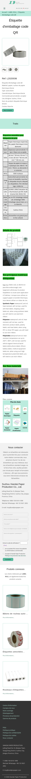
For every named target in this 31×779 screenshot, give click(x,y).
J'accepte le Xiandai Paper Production (15, 554)
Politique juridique (9, 730)
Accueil (4, 12)
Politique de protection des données (15, 555)
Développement (8, 713)
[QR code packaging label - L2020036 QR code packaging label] (5, 69)
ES (19, 8)
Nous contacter (8, 110)
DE (21, 8)
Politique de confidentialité (12, 733)
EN (16, 8)
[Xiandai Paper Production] (16, 2)
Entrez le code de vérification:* (11, 543)
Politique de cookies (9, 735)
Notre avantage (8, 711)
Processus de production (11, 716)
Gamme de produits (9, 718)
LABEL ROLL (12, 12)
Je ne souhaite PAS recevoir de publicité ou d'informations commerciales (16, 549)
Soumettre (8, 559)
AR (25, 8)
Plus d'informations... (8, 617)
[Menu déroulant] (4, 8)
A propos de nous (9, 708)
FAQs (4, 727)
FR (23, 8)
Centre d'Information (10, 705)
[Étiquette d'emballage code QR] (15, 51)
